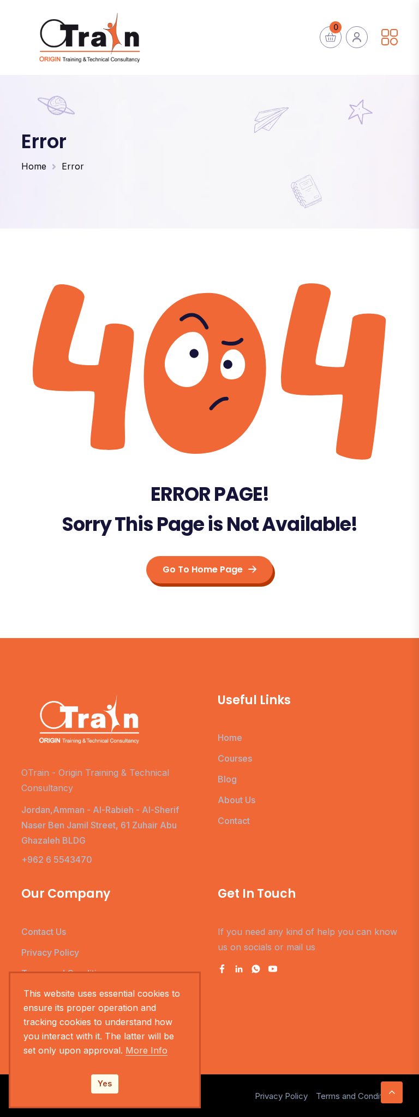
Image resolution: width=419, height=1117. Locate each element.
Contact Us (43, 931)
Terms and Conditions (357, 1096)
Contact (234, 820)
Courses (235, 758)
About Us (236, 799)
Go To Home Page (203, 569)
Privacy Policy (50, 952)
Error (73, 166)
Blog (227, 779)
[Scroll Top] (392, 1092)
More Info (146, 1050)
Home (33, 166)
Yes (105, 1083)
